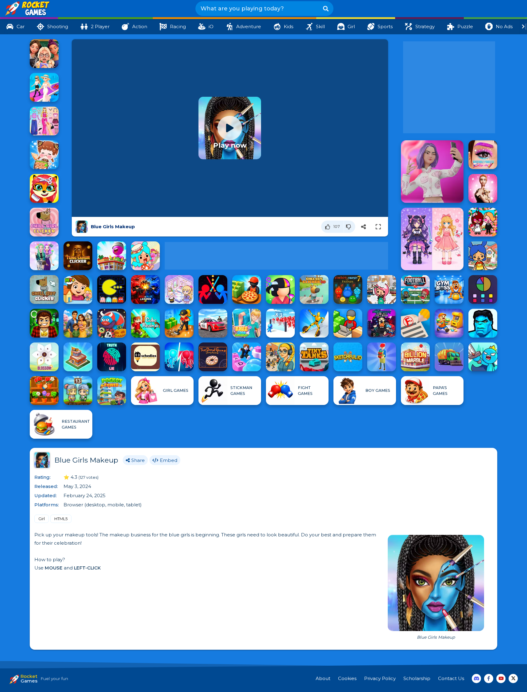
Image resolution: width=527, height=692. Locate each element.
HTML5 (60, 518)
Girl (41, 518)
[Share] (363, 227)
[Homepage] (27, 9)
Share (138, 460)
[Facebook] (488, 678)
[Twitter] (513, 678)
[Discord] (476, 678)
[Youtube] (501, 678)
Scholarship (416, 678)
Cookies (347, 678)
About (323, 678)
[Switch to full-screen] (378, 227)
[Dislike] (349, 227)
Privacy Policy (380, 678)
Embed (168, 460)
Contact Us (451, 678)
